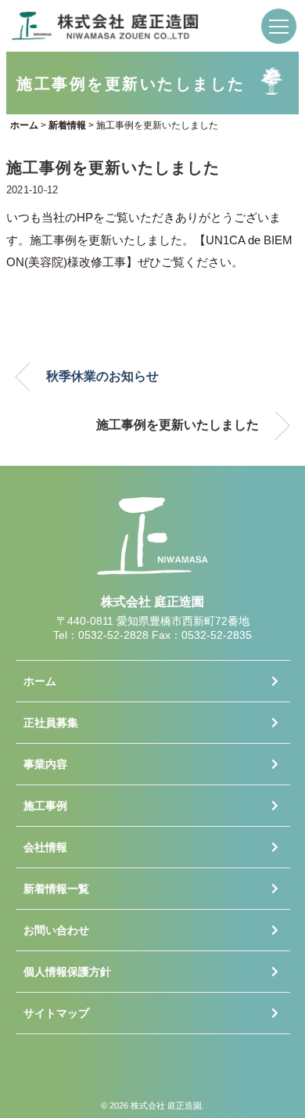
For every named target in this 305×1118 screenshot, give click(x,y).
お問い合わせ (56, 930)
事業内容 (45, 764)
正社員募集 (50, 722)
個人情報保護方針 (67, 971)
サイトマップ (56, 1013)
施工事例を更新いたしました (177, 424)
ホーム (39, 681)
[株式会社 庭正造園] (105, 23)
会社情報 (45, 847)
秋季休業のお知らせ (102, 376)
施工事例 (45, 805)
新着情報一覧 (56, 888)
